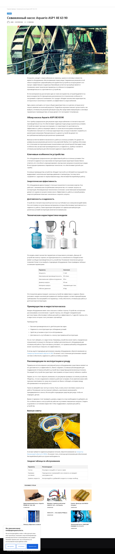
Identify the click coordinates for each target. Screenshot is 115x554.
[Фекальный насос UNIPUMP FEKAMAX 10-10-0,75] (81, 516)
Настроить (10, 546)
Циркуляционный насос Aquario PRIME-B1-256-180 (33, 504)
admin (12, 22)
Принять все (32, 546)
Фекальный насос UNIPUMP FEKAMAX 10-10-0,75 (80, 525)
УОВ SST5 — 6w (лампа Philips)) (57, 512)
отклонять (21, 546)
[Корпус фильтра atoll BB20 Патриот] (81, 495)
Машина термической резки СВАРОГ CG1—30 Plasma (56, 504)
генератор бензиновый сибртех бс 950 (40, 353)
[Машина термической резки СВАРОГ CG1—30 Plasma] (57, 495)
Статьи (9, 13)
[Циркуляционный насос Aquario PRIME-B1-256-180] (33, 495)
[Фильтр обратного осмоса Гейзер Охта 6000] (33, 516)
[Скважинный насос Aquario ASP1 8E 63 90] (57, 50)
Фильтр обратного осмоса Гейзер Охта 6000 (32, 525)
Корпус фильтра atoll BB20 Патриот (79, 504)
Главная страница (11, 9)
